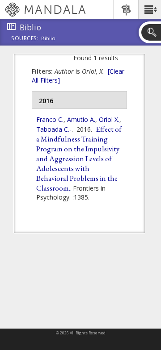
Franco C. (50, 119)
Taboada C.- (54, 129)
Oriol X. (109, 119)
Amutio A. (81, 119)
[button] (149, 9)
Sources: (25, 39)
